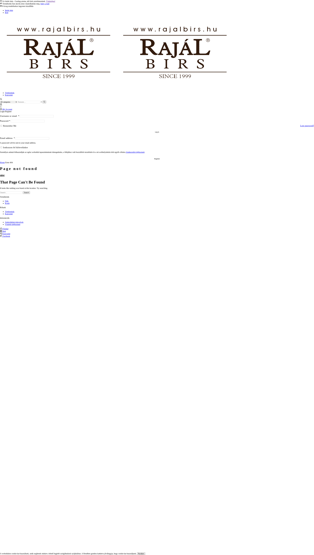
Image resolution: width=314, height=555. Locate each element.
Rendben (141, 554)
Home (2, 162)
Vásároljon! (50, 1)
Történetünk (9, 93)
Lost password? (307, 125)
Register (157, 159)
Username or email (9, 116)
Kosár (7, 203)
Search (26, 193)
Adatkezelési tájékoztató (135, 152)
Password (5, 121)
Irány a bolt (44, 4)
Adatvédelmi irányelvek (14, 222)
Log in (157, 132)
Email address (7, 138)
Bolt (6, 13)
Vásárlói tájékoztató (12, 224)
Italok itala (9, 10)
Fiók (6, 201)
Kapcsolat (9, 95)
